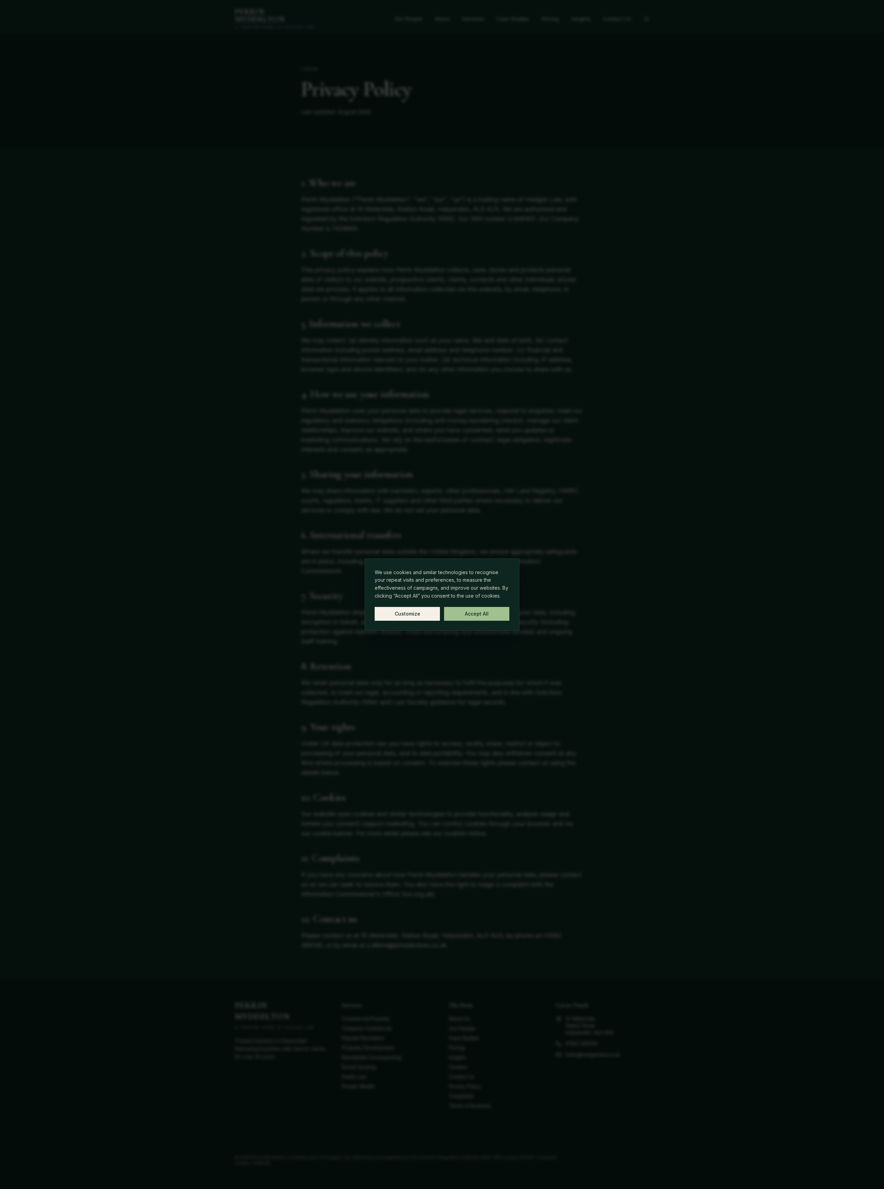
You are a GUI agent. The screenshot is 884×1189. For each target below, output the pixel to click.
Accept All (477, 614)
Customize (407, 614)
